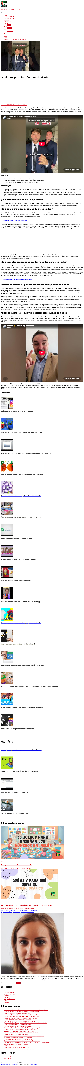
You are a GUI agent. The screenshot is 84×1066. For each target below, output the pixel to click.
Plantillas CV (7, 21)
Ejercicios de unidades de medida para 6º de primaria (19, 1031)
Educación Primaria (9, 18)
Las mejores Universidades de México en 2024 (18, 1013)
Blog (5, 26)
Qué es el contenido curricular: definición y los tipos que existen (22, 1021)
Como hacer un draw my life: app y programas (17, 1024)
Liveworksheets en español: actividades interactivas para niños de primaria (26, 1010)
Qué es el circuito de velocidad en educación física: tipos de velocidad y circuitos (27, 1042)
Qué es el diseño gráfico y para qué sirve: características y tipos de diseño (26, 905)
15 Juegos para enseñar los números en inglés (16, 865)
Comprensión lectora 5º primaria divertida (16, 1034)
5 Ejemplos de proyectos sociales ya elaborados (18, 1037)
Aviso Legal (7, 1058)
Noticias (9, 28)
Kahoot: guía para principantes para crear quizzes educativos (21, 1016)
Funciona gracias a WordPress (10, 1064)
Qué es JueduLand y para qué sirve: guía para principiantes (21, 1033)
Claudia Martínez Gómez (20, 105)
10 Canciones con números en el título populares (18, 1026)
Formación (7, 23)
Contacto (10, 31)
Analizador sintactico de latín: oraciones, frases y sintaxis (20, 1018)
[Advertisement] (42, 92)
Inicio (5, 15)
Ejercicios (6, 20)
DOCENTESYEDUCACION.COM (10, 9)
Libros (9, 25)
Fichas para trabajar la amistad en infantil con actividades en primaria (24, 1036)
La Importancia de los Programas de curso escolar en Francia (21, 1011)
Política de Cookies (9, 1060)
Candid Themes (33, 1064)
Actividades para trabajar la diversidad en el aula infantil (20, 1029)
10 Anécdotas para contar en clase (14, 1046)
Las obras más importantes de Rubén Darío (16, 1047)
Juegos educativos (9, 999)
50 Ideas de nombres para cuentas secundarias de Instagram (22, 1041)
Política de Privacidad (10, 1057)
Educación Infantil (9, 17)
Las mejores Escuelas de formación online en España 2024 (21, 1015)
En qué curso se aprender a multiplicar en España (18, 1039)
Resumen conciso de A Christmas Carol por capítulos (19, 1049)
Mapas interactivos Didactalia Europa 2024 (16, 1044)
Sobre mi (6, 30)
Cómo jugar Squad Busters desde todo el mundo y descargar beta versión (25, 1028)
